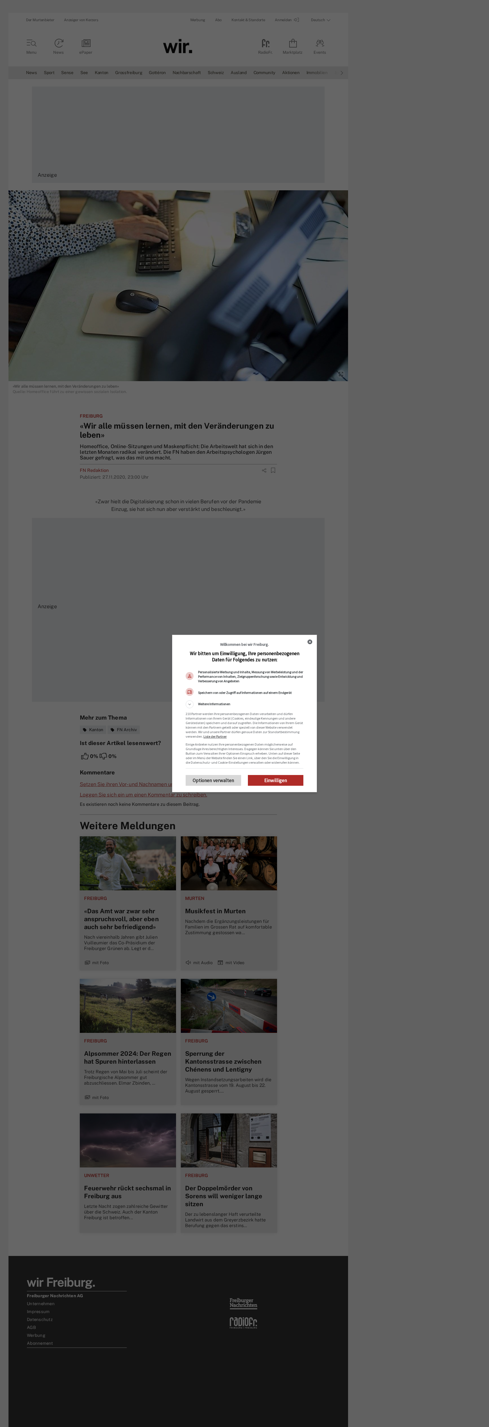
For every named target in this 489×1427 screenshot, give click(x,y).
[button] (244, 704)
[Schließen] (310, 641)
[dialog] (244, 713)
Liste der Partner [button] (215, 736)
